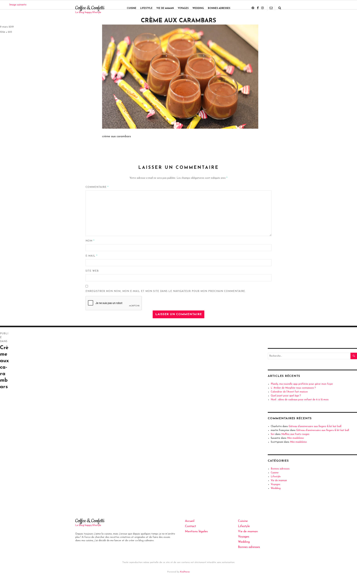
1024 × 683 (6, 32)
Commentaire (97, 187)
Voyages (183, 8)
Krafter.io (185, 572)
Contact (190, 526)
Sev (272, 434)
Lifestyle (146, 8)
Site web (92, 271)
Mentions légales (196, 531)
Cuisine (131, 8)
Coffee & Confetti (89, 8)
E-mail (91, 256)
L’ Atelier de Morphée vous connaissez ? (293, 388)
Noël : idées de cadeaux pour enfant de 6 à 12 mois (300, 399)
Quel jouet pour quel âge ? (286, 396)
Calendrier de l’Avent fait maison (289, 392)
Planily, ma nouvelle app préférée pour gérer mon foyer (302, 384)
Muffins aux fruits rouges (295, 434)
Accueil (189, 521)
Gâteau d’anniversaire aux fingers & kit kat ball (315, 426)
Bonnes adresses (219, 8)
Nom (90, 241)
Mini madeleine (295, 438)
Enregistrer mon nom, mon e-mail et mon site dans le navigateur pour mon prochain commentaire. (166, 291)
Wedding (198, 8)
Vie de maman (165, 8)
